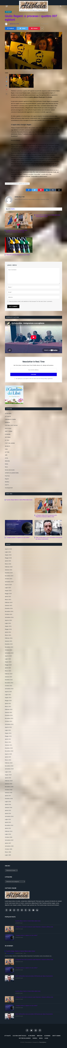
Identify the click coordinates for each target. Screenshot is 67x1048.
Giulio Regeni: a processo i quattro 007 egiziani (17, 183)
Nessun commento (35, 23)
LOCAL (6, 458)
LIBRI (6, 455)
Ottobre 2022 (8, 685)
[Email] (6, 93)
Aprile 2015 (8, 810)
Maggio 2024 (8, 629)
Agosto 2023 (8, 656)
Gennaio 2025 (8, 605)
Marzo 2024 (8, 635)
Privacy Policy (44, 378)
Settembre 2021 (9, 724)
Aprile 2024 (8, 632)
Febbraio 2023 (8, 673)
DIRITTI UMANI (8, 431)
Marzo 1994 (8, 852)
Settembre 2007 (9, 840)
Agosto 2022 (8, 691)
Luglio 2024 (8, 623)
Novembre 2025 (9, 575)
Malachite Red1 (10, 953)
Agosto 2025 (8, 584)
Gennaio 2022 (8, 712)
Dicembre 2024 (9, 608)
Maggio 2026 (8, 558)
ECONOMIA (7, 434)
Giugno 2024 (8, 626)
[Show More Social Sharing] (42, 28)
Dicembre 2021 (9, 715)
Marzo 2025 (8, 599)
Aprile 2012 (8, 828)
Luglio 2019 (8, 771)
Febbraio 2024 (8, 638)
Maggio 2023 (8, 665)
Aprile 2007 (8, 843)
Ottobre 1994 (8, 849)
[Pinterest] (6, 89)
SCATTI (7, 484)
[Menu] (7, 6)
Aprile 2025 (8, 596)
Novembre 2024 (9, 611)
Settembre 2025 (9, 581)
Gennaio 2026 (8, 569)
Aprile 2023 (8, 667)
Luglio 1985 (8, 855)
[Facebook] (6, 77)
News (6, 467)
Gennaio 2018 (8, 792)
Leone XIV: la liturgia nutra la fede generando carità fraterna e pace (48, 215)
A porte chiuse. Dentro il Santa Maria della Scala (19, 500)
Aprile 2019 (8, 777)
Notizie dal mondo (10, 470)
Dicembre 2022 (9, 679)
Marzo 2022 (8, 706)
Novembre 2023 (9, 647)
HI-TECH (7, 440)
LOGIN (46, 1038)
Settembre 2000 (9, 846)
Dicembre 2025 (9, 572)
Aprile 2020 (8, 757)
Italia (6, 449)
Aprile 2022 (8, 703)
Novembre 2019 (9, 766)
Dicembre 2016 (9, 798)
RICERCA (7, 481)
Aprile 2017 (8, 795)
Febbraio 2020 (8, 763)
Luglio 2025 (8, 587)
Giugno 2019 (8, 774)
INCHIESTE (7, 446)
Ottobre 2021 (8, 721)
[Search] (60, 6)
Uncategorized (9, 487)
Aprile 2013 (8, 822)
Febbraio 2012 (8, 831)
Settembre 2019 (9, 768)
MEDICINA (7, 461)
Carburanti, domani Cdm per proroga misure (18, 254)
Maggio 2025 (8, 593)
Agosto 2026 (8, 549)
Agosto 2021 (8, 727)
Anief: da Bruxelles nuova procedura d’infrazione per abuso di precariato (49, 538)
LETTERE (7, 452)
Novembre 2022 (9, 682)
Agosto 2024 (8, 620)
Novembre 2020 (9, 751)
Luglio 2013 (8, 819)
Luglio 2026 (8, 552)
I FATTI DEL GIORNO (10, 443)
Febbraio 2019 (8, 780)
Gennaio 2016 (8, 807)
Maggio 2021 (8, 736)
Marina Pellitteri (14, 23)
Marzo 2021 (8, 742)
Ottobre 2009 (8, 837)
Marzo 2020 (8, 760)
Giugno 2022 (8, 697)
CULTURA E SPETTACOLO (11, 425)
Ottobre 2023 (8, 650)
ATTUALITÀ (8, 416)
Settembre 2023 (9, 653)
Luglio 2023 (8, 659)
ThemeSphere (42, 1042)
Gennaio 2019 (8, 783)
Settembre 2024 (9, 617)
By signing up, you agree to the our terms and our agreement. (34, 378)
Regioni (7, 478)
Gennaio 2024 (8, 641)
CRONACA (7, 422)
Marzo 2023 (8, 670)
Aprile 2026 (8, 560)
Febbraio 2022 (8, 709)
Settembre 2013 (9, 816)
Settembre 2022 (9, 688)
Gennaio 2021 (8, 745)
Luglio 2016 (8, 801)
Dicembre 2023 (9, 644)
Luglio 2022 (8, 694)
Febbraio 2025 (8, 602)
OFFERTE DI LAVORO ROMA (12, 472)
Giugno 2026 (8, 555)
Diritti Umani (8, 428)
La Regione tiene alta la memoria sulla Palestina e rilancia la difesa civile (16, 231)
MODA (6, 464)
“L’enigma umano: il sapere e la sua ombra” (18, 537)
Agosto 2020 (8, 754)
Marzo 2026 (8, 563)
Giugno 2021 (8, 733)
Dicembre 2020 (9, 748)
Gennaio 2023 (8, 676)
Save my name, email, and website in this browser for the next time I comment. (30, 301)
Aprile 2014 (8, 813)
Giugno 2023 (8, 661)
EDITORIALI (7, 437)
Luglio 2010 (8, 834)
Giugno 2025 (8, 590)
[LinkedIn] (6, 85)
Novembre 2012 (9, 825)
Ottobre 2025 (8, 578)
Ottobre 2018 (8, 789)
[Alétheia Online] (33, 6)
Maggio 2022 (8, 700)
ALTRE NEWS (8, 413)
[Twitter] (6, 81)
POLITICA (7, 476)
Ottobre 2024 (8, 614)
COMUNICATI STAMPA (10, 419)
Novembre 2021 (9, 718)
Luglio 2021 (8, 730)
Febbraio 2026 (8, 566)
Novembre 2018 (9, 786)
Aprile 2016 (8, 804)
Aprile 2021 (8, 739)
